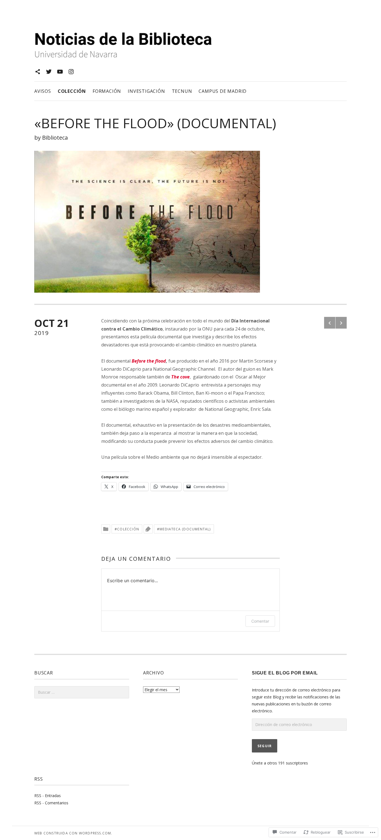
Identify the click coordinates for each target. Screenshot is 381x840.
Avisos (42, 91)
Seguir (264, 746)
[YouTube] (60, 71)
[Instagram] (71, 71)
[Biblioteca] (37, 71)
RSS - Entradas (47, 795)
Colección (72, 91)
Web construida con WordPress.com (72, 833)
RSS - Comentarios (51, 802)
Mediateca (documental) (185, 529)
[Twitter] (48, 71)
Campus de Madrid (223, 91)
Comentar (260, 621)
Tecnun (182, 91)
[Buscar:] (81, 692)
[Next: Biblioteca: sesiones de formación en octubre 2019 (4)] (341, 323)
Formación (107, 91)
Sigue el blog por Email (285, 673)
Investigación (146, 91)
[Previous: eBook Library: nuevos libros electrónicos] (329, 323)
